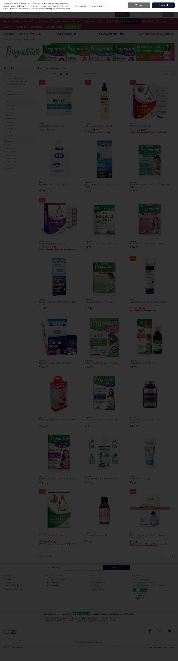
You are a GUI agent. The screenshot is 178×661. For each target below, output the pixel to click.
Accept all (163, 5)
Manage (139, 5)
